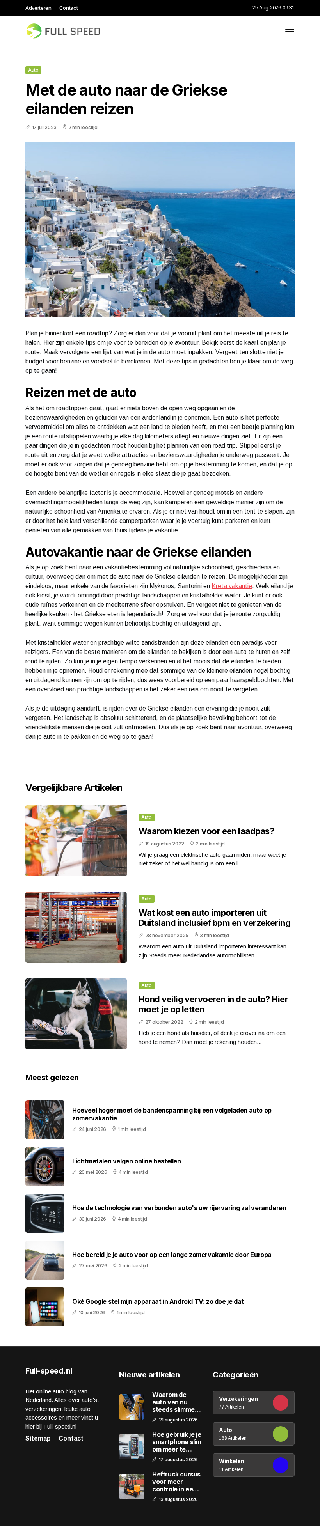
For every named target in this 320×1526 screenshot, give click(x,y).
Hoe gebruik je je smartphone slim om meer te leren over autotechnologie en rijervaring (176, 1442)
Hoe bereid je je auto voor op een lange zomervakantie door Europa (172, 1254)
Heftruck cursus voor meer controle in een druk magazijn (176, 1482)
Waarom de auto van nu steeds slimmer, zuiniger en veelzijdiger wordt (175, 1402)
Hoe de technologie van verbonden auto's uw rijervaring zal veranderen (179, 1208)
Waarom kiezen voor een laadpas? (206, 831)
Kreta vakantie (232, 586)
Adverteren (38, 8)
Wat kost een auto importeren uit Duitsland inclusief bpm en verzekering (214, 917)
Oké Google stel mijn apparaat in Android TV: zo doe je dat (158, 1301)
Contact (68, 8)
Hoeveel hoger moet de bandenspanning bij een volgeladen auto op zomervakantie (172, 1114)
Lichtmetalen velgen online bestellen (126, 1161)
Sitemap (38, 1438)
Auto (33, 70)
